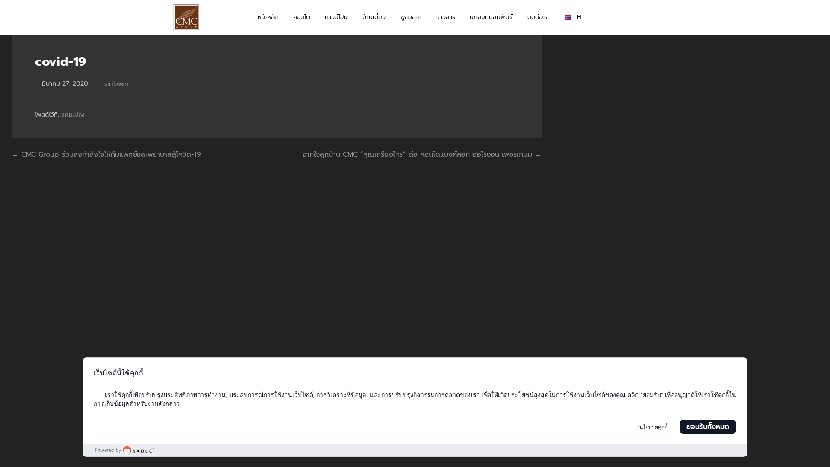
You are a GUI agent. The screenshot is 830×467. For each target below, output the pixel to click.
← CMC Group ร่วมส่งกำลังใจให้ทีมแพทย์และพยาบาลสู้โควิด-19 (106, 154)
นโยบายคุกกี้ (653, 427)
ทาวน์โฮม (336, 17)
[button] (648, 17)
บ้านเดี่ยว (374, 17)
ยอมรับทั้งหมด (707, 427)
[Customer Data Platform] (415, 450)
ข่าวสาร (445, 17)
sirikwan (116, 83)
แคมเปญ (72, 114)
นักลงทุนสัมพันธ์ (491, 17)
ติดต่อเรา (538, 17)
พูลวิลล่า (410, 17)
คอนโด (301, 17)
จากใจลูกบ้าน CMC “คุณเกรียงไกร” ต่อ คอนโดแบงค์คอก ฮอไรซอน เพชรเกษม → (422, 154)
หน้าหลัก (268, 17)
